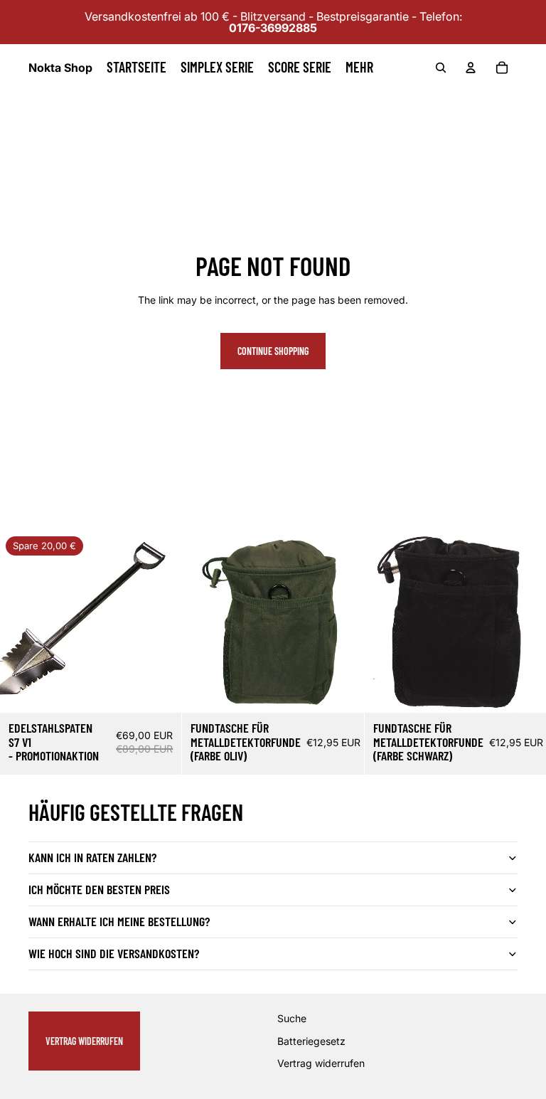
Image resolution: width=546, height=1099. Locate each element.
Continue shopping (273, 351)
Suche (291, 1019)
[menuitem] (359, 67)
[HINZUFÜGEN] (160, 691)
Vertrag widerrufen (84, 1041)
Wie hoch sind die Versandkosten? (113, 953)
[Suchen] (440, 67)
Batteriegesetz (311, 1041)
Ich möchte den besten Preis (99, 889)
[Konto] (470, 67)
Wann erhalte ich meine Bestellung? (119, 921)
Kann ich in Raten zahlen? (92, 857)
